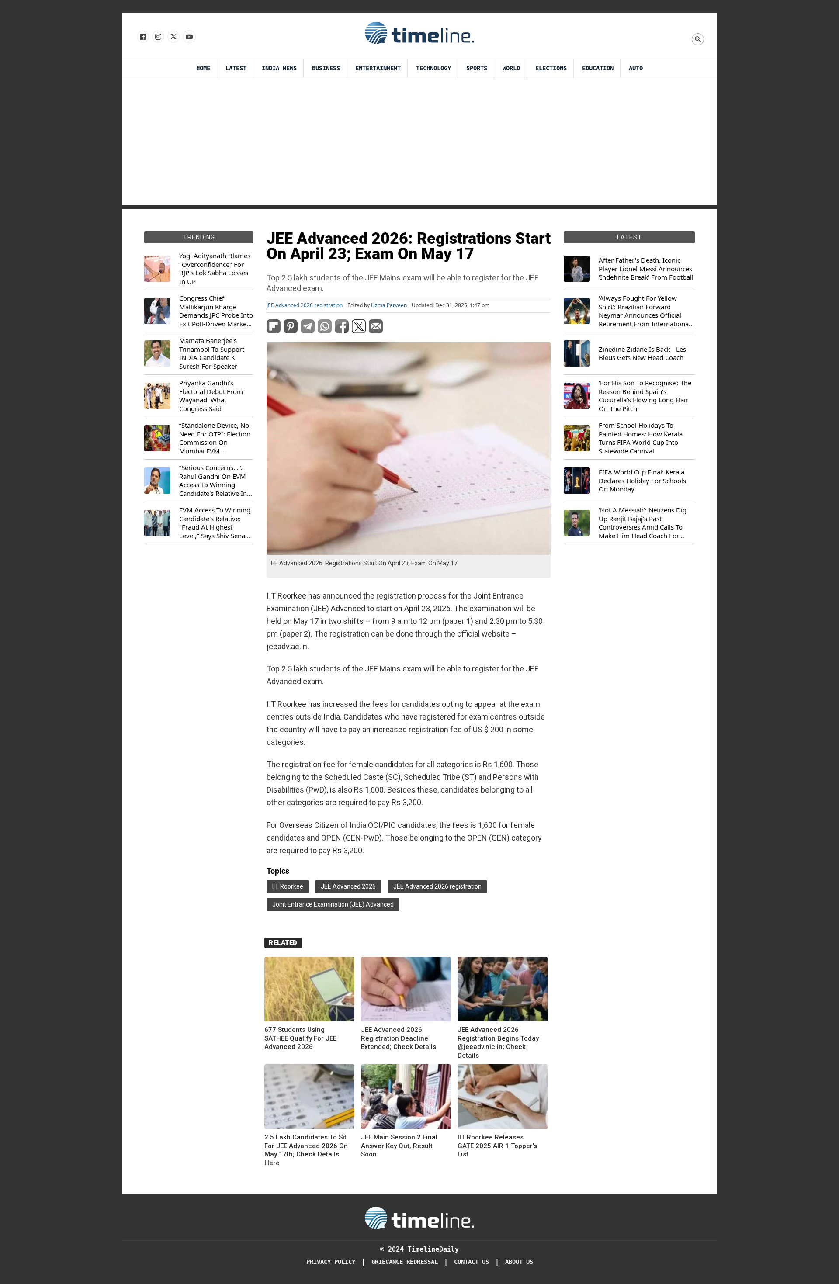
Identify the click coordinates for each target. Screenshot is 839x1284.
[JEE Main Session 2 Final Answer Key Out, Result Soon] (406, 1098)
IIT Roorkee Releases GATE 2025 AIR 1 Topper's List (497, 1145)
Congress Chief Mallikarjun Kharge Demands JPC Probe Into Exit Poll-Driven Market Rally (216, 311)
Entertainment (378, 68)
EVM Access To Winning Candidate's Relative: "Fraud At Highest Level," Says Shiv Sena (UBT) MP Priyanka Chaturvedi (214, 523)
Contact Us (471, 1262)
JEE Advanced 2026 (348, 886)
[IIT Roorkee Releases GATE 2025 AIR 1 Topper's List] (503, 1098)
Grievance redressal (404, 1262)
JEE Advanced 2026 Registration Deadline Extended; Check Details (398, 1038)
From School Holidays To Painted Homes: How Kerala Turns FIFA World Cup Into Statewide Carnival (641, 438)
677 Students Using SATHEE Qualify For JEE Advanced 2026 (300, 1038)
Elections (551, 68)
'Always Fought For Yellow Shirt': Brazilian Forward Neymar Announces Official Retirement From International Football (644, 311)
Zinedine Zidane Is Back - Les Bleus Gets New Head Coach (642, 353)
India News (279, 68)
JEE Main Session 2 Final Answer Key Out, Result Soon (399, 1145)
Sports (476, 68)
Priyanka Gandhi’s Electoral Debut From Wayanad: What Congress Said (211, 396)
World (511, 68)
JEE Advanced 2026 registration (305, 305)
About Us (519, 1262)
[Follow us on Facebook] (142, 37)
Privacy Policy (330, 1262)
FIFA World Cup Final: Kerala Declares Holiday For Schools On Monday (642, 480)
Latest (235, 68)
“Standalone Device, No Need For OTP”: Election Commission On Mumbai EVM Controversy (214, 438)
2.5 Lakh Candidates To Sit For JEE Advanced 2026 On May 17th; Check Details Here (306, 1150)
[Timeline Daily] (419, 32)
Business (326, 68)
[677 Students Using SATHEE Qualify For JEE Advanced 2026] (309, 990)
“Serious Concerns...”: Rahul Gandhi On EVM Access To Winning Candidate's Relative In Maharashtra (213, 481)
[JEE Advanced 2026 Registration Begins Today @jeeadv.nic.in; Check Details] (503, 990)
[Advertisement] (419, 144)
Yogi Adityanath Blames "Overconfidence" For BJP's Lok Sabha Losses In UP (214, 269)
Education (598, 68)
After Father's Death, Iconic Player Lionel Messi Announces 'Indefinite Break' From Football (646, 268)
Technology (433, 68)
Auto (636, 68)
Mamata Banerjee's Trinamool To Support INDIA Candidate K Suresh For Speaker (211, 353)
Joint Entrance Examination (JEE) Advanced (333, 904)
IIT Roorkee (287, 886)
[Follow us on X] (173, 37)
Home (203, 68)
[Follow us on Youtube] (188, 37)
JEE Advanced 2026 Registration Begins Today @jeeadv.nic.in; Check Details (498, 1042)
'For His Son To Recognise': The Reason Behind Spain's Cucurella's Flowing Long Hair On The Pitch (645, 396)
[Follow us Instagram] (157, 37)
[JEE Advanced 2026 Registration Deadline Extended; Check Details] (406, 990)
